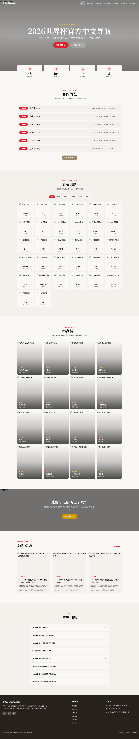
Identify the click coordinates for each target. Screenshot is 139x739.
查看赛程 (59, 45)
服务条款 (127, 732)
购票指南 (107, 3)
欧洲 (58, 196)
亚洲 (80, 196)
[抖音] (14, 713)
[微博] (4, 713)
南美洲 (65, 196)
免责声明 (134, 732)
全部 (52, 196)
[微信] (9, 713)
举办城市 (115, 3)
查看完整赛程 (68, 158)
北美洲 (73, 196)
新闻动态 (124, 3)
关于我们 (132, 3)
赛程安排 (90, 3)
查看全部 (117, 546)
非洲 (87, 196)
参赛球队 (98, 3)
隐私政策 (121, 732)
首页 (82, 3)
